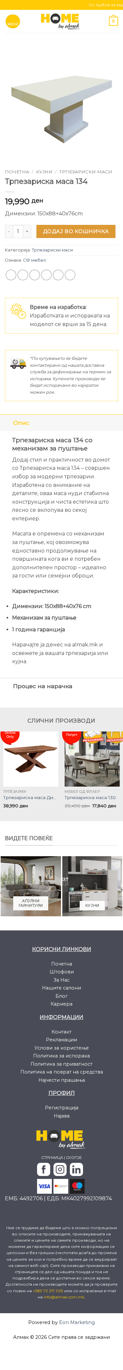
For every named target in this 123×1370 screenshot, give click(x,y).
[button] (13, 21)
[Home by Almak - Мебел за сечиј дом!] (61, 21)
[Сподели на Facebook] (22, 275)
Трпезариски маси (85, 171)
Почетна (17, 171)
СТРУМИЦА (52, 1157)
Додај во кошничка (76, 231)
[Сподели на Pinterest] (58, 275)
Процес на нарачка (42, 686)
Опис (21, 422)
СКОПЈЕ (74, 1157)
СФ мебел (34, 260)
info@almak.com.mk (64, 1296)
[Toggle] (6, 423)
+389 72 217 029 (48, 1290)
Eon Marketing (77, 1322)
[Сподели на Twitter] (34, 275)
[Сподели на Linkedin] (70, 275)
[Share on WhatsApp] (11, 275)
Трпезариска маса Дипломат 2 (30, 797)
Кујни (44, 171)
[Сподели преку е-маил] (46, 275)
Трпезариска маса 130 (90, 797)
